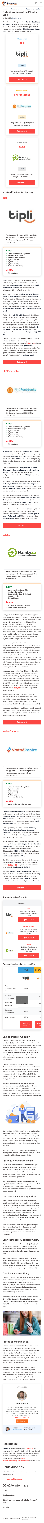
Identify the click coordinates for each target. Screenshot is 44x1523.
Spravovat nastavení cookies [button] (29, 1518)
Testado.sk (29, 1448)
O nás (5, 1490)
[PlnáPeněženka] (10, 933)
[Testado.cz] (9, 3)
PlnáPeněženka (22, 95)
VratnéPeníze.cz (11, 731)
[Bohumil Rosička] (7, 1429)
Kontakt (6, 1507)
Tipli (22, 43)
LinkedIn (18, 1417)
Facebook (25, 1417)
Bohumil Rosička (17, 1430)
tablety (20, 1460)
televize (26, 1460)
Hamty (22, 146)
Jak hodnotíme (9, 1495)
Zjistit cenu (21, 79)
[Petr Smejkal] (22, 1396)
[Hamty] (10, 951)
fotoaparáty (13, 1460)
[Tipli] (10, 915)
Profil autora (21, 1421)
